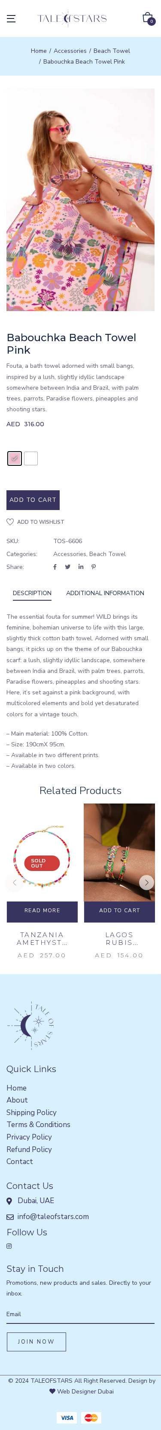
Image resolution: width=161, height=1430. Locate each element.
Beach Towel (112, 51)
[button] (148, 19)
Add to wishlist (40, 522)
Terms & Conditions (38, 1125)
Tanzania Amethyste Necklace (42, 942)
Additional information (105, 593)
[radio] (14, 458)
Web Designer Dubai (84, 1391)
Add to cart (33, 500)
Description (32, 593)
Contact (19, 1162)
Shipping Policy (31, 1113)
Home (39, 51)
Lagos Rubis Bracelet (119, 942)
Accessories (70, 51)
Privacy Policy (29, 1137)
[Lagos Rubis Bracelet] (119, 857)
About (17, 1100)
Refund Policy (29, 1150)
